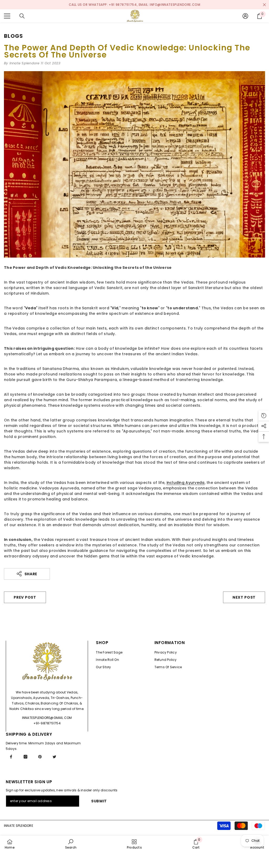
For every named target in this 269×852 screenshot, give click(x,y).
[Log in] (245, 16)
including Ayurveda (186, 482)
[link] (71, 844)
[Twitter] (54, 756)
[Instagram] (25, 756)
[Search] (22, 16)
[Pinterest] (40, 756)
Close (264, 5)
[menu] (7, 16)
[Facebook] (11, 756)
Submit (99, 801)
